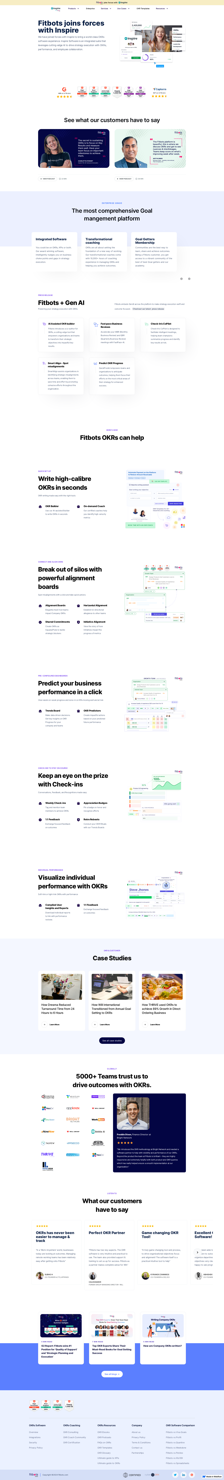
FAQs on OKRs (104, 1442)
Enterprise (90, 8)
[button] (72, 8)
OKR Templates (143, 8)
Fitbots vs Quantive (175, 1442)
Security (33, 1442)
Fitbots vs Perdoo (174, 1453)
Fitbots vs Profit (173, 1437)
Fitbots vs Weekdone (176, 1447)
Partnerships (138, 1453)
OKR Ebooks (103, 1432)
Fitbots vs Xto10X (174, 1458)
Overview (33, 1432)
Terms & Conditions (141, 1442)
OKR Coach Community (74, 1437)
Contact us (137, 1447)
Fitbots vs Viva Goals (176, 1432)
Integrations (34, 1437)
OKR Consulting (70, 1432)
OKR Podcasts (104, 1437)
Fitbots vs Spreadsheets (177, 1463)
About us (136, 1432)
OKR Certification (71, 1442)
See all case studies (112, 1040)
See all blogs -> (112, 1374)
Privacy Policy (36, 1447)
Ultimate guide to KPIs (108, 1458)
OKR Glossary (104, 1453)
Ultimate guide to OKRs (108, 1463)
